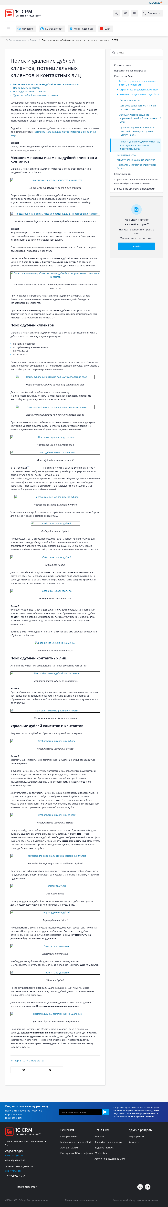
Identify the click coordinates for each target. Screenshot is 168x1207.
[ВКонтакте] (24, 1070)
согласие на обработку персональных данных (136, 1110)
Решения (67, 1130)
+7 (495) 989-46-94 (15, 1175)
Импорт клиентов (129, 100)
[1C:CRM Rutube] (134, 13)
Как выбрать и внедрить (108, 1142)
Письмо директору (26, 1186)
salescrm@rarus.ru (15, 1155)
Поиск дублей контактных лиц (30, 91)
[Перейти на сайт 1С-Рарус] (156, 2)
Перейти (136, 246)
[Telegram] (50, 1070)
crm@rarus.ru (13, 1170)
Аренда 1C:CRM (69, 1147)
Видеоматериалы (104, 1147)
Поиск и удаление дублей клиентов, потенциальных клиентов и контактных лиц (139, 145)
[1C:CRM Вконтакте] (140, 1187)
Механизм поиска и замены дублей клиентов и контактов (46, 84)
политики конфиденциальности (142, 1113)
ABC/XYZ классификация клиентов (136, 159)
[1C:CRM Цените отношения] (39, 13)
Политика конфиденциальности (81, 1200)
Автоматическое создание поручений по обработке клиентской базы (140, 118)
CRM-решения (68, 1136)
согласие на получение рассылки (137, 1116)
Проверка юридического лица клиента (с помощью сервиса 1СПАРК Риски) (136, 131)
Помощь (34, 40)
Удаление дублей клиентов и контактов (35, 95)
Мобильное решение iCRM (75, 1142)
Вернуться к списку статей (29, 1060)
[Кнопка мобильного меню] (8, 29)
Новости (99, 1136)
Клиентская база (126, 155)
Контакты (134, 1142)
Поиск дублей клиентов (26, 87)
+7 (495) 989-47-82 (15, 1160)
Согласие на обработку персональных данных (135, 1200)
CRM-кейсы (100, 1153)
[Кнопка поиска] (116, 13)
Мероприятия (137, 1136)
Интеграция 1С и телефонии (76, 1153)
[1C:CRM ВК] (125, 13)
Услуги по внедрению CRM (109, 1158)
